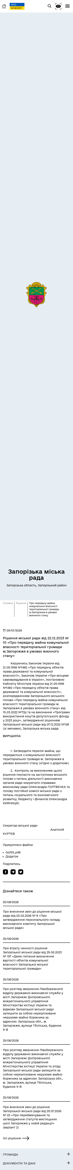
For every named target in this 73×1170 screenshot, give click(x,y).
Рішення (21, 603)
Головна (8, 603)
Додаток (12, 856)
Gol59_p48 (13, 852)
